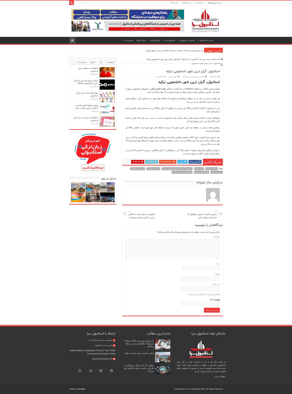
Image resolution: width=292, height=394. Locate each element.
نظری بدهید (173, 76)
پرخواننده (110, 62)
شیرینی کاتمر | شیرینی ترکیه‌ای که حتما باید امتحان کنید (202, 214)
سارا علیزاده (213, 76)
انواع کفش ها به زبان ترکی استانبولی (87, 94)
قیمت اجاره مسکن (202, 172)
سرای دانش (186, 76)
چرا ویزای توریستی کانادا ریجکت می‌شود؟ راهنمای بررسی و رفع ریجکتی (174, 50)
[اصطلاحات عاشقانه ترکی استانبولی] (107, 72)
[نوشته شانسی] (72, 40)
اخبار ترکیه (199, 168)
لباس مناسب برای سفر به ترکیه (139, 353)
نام (218, 264)
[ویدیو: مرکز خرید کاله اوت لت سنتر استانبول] (107, 197)
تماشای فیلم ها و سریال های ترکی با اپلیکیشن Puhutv (86, 82)
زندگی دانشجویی (153, 168)
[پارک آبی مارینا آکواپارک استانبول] (93, 187)
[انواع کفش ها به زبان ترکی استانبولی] (107, 97)
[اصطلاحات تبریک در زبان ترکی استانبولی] (107, 121)
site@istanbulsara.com (102, 358)
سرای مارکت (174, 2)
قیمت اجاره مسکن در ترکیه (182, 172)
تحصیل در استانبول (190, 59)
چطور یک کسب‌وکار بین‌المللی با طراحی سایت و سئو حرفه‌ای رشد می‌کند (138, 368)
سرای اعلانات (186, 2)
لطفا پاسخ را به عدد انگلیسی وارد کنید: (204, 294)
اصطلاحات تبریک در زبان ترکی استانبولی (85, 119)
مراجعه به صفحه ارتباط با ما (100, 340)
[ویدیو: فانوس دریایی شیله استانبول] (78, 187)
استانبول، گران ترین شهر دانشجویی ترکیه (177, 168)
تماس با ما (128, 40)
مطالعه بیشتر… (219, 376)
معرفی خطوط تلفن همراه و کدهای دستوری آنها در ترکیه (86, 107)
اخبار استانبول (212, 168)
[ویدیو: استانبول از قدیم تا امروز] (107, 187)
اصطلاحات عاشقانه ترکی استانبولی (88, 70)
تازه (100, 62)
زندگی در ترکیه (217, 172)
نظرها (92, 62)
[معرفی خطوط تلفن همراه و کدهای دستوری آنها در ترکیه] (107, 109)
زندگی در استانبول (138, 168)
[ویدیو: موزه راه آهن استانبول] (93, 197)
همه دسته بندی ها (207, 59)
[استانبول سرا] (205, 20)
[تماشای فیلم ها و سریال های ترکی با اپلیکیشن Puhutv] (107, 84)
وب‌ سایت (216, 284)
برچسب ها (81, 62)
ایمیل (217, 274)
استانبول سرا (198, 2)
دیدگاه (216, 236)
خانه (219, 59)
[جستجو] (71, 2)
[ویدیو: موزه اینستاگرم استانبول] (78, 197)
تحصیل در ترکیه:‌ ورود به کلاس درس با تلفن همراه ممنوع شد (142, 214)
